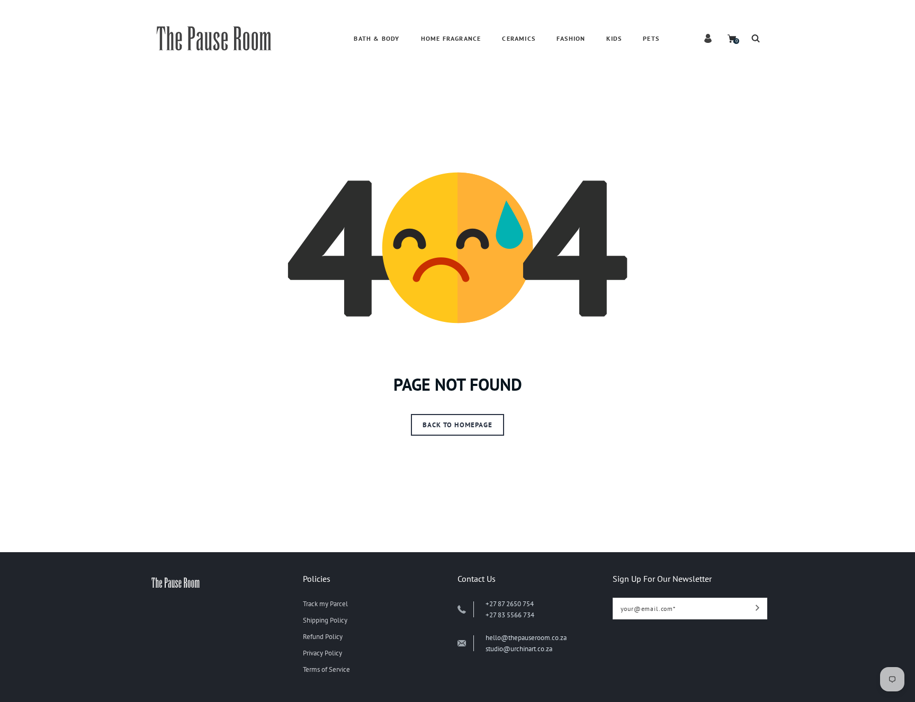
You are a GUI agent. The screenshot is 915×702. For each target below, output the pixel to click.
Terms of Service (326, 669)
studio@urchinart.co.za (519, 648)
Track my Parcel (325, 603)
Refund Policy (323, 636)
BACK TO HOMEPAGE (457, 424)
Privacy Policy (322, 653)
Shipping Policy (325, 620)
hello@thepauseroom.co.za (526, 637)
